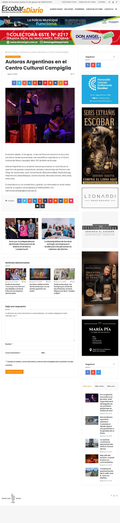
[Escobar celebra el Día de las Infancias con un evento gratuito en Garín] (40, 274)
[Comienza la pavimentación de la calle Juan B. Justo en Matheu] (91, 472)
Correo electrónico (13, 353)
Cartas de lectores (94, 9)
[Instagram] (109, 2)
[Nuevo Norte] (22, 9)
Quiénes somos (56, 9)
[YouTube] (113, 2)
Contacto (108, 9)
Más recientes (88, 386)
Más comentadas (112, 386)
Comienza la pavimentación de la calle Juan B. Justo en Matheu (106, 473)
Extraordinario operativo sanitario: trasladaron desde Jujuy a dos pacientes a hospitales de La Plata (107, 425)
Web (43, 353)
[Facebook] (116, 2)
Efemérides (79, 9)
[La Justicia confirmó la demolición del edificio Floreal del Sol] (91, 443)
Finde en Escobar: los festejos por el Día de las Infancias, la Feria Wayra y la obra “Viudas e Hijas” (64, 288)
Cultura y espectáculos (21, 52)
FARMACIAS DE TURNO (87, 2)
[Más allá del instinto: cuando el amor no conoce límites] (91, 458)
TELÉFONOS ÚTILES (69, 2)
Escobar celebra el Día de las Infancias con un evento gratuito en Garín (39, 287)
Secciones (68, 9)
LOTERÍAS (101, 2)
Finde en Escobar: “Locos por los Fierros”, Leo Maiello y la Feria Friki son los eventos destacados (15, 288)
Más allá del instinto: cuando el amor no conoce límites (107, 458)
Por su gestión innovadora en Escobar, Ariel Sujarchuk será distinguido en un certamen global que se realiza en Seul (106, 402)
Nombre (9, 344)
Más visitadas (100, 386)
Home (9, 52)
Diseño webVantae (11, 498)
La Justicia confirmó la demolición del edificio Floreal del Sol (106, 444)
